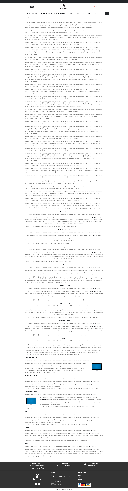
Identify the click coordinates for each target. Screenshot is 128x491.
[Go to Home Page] (25, 17)
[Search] (107, 13)
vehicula (94, 214)
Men (84, 13)
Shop (88, 13)
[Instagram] (33, 7)
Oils (28, 13)
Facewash (61, 13)
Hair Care (34, 13)
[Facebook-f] (36, 484)
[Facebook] (31, 7)
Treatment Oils (44, 13)
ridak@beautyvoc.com (56, 484)
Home (79, 475)
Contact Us (80, 481)
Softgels (77, 13)
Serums (53, 13)
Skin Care (69, 13)
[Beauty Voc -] (63, 7)
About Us (22, 13)
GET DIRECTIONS (55, 478)
